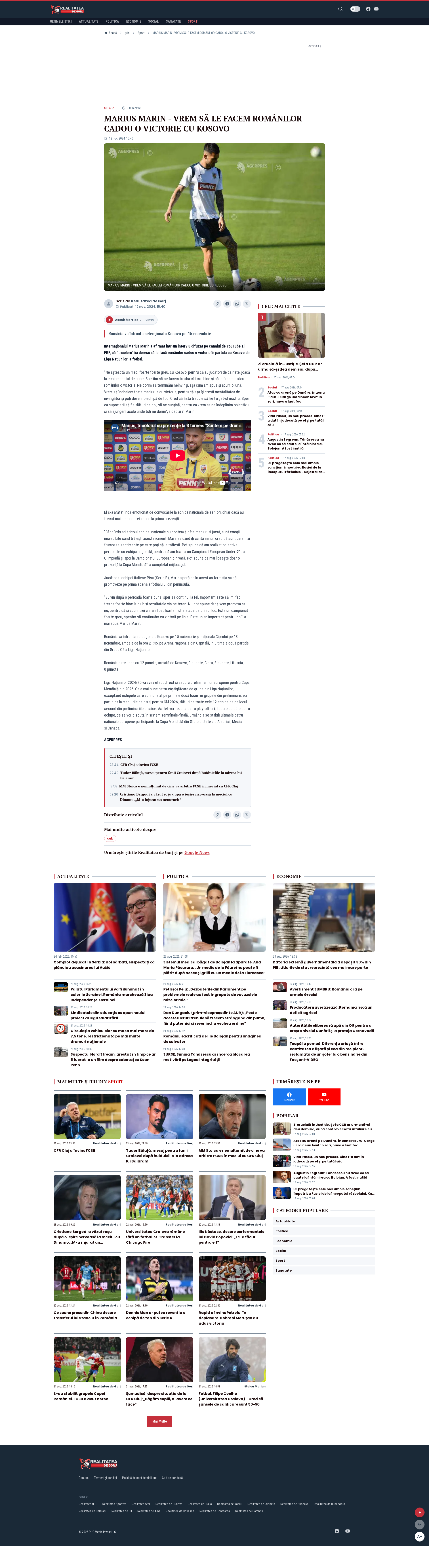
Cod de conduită (172, 1478)
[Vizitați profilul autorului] (108, 303)
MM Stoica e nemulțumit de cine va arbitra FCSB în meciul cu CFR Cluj (178, 786)
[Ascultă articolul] (420, 1512)
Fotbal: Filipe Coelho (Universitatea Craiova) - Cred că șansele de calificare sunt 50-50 (231, 1399)
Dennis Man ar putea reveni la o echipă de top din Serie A (155, 1315)
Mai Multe (159, 1421)
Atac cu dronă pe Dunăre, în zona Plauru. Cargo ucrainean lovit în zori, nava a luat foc (296, 397)
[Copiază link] (217, 304)
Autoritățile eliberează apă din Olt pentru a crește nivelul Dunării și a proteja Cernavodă (332, 1028)
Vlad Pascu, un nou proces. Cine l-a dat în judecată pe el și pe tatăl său (296, 420)
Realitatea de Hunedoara (329, 1504)
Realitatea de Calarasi (92, 1511)
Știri (127, 33)
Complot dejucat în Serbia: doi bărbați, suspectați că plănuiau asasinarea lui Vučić (104, 965)
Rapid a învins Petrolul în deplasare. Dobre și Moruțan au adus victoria (228, 1318)
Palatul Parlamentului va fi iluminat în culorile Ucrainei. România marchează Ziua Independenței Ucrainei (112, 995)
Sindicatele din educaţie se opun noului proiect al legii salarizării (108, 1015)
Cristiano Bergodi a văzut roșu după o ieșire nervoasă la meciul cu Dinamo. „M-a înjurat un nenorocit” (176, 797)
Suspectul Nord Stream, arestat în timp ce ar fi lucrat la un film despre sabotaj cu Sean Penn (113, 1060)
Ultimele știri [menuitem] (61, 21)
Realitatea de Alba (148, 1511)
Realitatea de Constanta (215, 1511)
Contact (84, 1478)
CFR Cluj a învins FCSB (139, 764)
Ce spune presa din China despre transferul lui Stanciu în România (85, 1315)
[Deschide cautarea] (340, 8)
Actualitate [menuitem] (89, 21)
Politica (264, 377)
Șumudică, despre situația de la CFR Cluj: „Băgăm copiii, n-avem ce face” (159, 1399)
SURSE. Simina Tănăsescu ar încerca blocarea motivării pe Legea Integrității (206, 1057)
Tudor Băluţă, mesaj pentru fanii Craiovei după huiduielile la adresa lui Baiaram (181, 775)
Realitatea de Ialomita (261, 1504)
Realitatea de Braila (200, 1504)
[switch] (355, 9)
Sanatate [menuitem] (173, 21)
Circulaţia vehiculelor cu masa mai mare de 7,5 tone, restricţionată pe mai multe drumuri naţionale (112, 1036)
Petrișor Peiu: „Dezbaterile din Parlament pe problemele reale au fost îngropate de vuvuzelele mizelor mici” (210, 995)
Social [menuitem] (153, 21)
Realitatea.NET (88, 1504)
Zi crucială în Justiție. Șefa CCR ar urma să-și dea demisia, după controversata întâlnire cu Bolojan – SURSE (291, 372)
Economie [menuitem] (133, 21)
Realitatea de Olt (121, 1511)
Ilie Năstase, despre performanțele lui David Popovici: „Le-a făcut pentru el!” (231, 1237)
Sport (141, 33)
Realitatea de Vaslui (229, 1504)
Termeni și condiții (105, 1478)
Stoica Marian (255, 1386)
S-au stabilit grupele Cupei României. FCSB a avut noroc (81, 1396)
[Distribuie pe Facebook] (227, 304)
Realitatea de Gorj (148, 301)
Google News (197, 852)
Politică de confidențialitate (139, 1478)
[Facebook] (368, 9)
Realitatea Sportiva (114, 1504)
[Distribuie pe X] (247, 304)
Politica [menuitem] (112, 21)
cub (110, 838)
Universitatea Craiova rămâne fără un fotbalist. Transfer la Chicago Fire (155, 1237)
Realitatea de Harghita (249, 1511)
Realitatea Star (141, 1504)
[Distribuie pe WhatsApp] (237, 304)
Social (272, 387)
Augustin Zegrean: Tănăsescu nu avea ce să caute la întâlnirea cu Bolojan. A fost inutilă (295, 444)
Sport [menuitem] (193, 21)
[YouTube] (376, 9)
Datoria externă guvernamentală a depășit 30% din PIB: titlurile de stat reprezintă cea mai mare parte (322, 965)
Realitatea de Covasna (180, 1511)
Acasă (113, 33)
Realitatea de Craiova (169, 1504)
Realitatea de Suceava (294, 1504)
